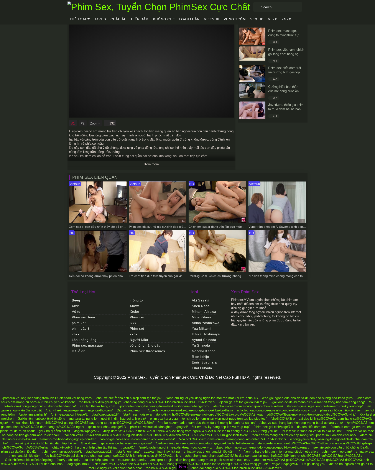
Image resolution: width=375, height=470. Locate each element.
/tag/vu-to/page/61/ (285, 464)
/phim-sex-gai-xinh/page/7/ (69, 414)
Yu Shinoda (201, 345)
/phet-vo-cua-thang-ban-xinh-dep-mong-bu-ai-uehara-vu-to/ (301, 422)
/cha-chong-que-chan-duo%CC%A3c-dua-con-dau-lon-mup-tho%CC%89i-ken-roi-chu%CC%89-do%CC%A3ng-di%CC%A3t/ (273, 455)
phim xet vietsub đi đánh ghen (151, 427)
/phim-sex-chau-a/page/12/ (107, 427)
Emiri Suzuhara (204, 362)
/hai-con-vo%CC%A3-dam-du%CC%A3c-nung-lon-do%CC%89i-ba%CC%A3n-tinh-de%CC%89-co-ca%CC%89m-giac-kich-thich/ (156, 435)
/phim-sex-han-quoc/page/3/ (62, 451)
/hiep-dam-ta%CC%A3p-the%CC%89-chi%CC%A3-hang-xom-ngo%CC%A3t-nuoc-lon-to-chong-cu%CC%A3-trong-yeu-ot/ (190, 431)
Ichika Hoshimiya (206, 334)
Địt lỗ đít (79, 351)
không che (164, 19)
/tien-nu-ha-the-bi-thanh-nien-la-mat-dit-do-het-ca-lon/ (281, 451)
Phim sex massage (87, 345)
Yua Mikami (201, 328)
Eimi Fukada (202, 368)
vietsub (211, 19)
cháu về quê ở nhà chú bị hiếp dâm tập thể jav (128, 398)
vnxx (76, 334)
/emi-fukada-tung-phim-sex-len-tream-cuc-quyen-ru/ (175, 447)
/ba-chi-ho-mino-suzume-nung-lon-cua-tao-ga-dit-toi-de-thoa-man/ (262, 447)
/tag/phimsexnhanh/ (33, 414)
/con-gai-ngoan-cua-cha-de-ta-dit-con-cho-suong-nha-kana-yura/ (307, 398)
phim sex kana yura (164, 418)
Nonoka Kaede (203, 351)
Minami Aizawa (204, 311)
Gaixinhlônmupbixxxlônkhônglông (41, 418)
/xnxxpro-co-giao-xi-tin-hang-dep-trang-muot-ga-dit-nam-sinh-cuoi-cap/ (200, 460)
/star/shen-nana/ (128, 451)
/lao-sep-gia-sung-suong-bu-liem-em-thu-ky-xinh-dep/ (325, 406)
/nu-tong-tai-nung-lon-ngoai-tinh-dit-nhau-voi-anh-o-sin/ (107, 418)
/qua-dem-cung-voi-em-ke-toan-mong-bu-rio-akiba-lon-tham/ (190, 410)
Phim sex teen (83, 317)
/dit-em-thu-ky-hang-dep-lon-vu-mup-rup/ (221, 427)
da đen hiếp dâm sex (312, 427)
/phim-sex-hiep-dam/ (337, 451)
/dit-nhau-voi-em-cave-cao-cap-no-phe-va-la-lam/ (248, 406)
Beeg (76, 300)
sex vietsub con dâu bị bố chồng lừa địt (340, 447)
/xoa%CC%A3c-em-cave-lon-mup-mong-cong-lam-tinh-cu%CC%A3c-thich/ (232, 439)
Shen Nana (201, 306)
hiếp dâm (140, 19)
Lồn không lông (84, 340)
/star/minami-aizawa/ (137, 414)
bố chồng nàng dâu (145, 345)
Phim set (137, 328)
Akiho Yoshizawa (205, 323)
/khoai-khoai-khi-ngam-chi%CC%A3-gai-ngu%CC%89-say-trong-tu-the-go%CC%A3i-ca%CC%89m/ (83, 422)
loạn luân (189, 19)
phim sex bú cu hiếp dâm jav (340, 410)
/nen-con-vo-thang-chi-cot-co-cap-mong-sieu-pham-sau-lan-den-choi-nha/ (304, 435)
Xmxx (134, 306)
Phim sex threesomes (147, 351)
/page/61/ (128, 447)
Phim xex (137, 317)
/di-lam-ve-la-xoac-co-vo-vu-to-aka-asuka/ (312, 431)
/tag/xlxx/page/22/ (86, 431)
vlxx (272, 19)
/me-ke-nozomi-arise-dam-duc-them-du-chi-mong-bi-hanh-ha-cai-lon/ (206, 422)
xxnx (134, 334)
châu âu (118, 19)
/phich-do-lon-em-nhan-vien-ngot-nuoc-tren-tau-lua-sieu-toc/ (224, 418)
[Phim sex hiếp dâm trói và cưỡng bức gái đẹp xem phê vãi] (252, 73)
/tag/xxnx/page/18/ (105, 414)
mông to (136, 300)
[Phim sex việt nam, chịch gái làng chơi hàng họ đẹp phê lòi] (252, 53)
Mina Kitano (201, 317)
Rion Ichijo (200, 357)
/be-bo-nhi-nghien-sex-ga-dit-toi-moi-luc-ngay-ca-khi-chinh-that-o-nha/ (205, 443)
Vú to (76, 311)
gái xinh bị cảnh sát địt (54, 431)
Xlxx (75, 306)
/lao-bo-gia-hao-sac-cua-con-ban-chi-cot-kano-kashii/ (137, 439)
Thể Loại (78, 19)
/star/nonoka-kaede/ (132, 460)
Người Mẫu (139, 340)
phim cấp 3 (81, 328)
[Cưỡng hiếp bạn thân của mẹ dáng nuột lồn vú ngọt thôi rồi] (252, 91)
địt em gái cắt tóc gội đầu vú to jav (243, 402)
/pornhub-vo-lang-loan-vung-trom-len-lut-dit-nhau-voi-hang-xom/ (47, 398)
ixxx (133, 323)
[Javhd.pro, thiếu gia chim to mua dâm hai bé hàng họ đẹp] (252, 110)
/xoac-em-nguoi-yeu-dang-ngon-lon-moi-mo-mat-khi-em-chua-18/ (212, 398)
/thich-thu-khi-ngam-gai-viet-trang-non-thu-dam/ (79, 410)
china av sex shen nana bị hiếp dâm (209, 451)
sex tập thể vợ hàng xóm (97, 406)
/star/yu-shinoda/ (68, 460)
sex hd (257, 19)
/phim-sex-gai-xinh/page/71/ (273, 427)
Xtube (134, 311)
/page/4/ (182, 427)
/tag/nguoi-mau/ (78, 464)
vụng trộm (235, 19)
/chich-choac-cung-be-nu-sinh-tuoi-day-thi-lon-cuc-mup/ (276, 410)
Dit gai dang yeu (128, 410)
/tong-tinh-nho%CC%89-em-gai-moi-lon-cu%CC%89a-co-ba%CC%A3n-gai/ (209, 414)
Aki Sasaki (200, 300)
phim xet (79, 323)
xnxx (286, 19)
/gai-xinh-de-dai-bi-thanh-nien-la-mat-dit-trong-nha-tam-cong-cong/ (318, 402)
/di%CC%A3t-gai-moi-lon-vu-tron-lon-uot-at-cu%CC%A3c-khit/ (311, 414)
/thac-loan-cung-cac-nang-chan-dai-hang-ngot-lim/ (116, 443)
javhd (100, 19)
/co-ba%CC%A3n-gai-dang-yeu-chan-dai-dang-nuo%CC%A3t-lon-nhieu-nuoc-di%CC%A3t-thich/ (147, 402)
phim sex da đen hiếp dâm (19, 451)
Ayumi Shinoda (204, 340)
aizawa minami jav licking (162, 451)
